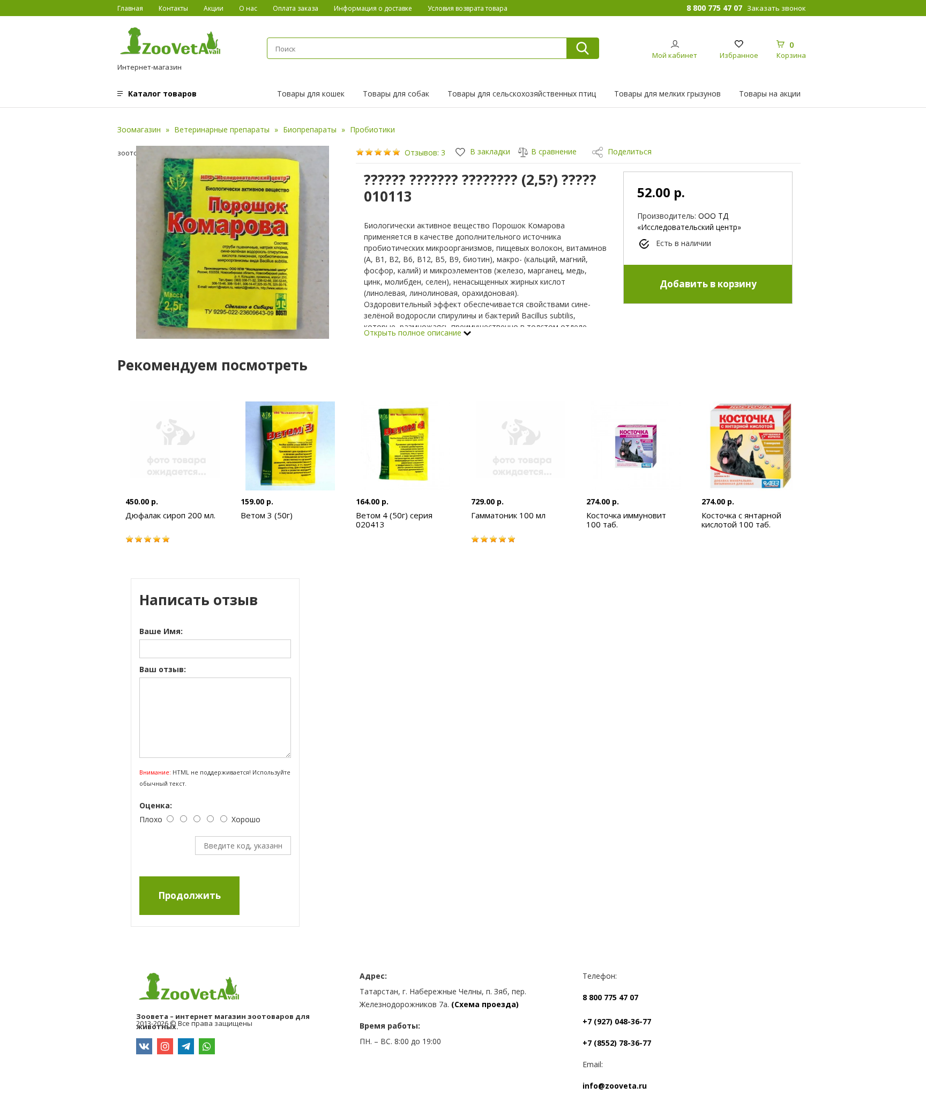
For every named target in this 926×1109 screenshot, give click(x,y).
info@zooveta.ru (615, 1086)
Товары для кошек (311, 93)
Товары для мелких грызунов (667, 93)
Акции (213, 8)
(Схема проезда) (485, 1004)
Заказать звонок (776, 8)
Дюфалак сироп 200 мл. (170, 515)
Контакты (173, 8)
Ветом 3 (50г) (267, 515)
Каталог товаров (162, 93)
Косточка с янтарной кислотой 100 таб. (741, 520)
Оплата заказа (295, 8)
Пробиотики (372, 129)
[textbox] (416, 48)
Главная (130, 8)
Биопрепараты (310, 129)
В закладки (489, 151)
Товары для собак (396, 93)
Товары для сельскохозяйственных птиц (521, 93)
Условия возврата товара (467, 8)
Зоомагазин (139, 129)
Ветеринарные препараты (222, 129)
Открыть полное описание (414, 333)
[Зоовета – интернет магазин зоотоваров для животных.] (239, 988)
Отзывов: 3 (425, 152)
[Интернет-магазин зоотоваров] (170, 42)
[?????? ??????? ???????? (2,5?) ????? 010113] (232, 242)
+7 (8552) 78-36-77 (617, 1043)
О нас (248, 8)
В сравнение (554, 151)
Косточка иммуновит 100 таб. (626, 520)
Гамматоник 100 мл (508, 515)
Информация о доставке (373, 8)
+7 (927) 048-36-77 (617, 1021)
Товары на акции (770, 93)
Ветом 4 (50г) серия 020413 (394, 520)
